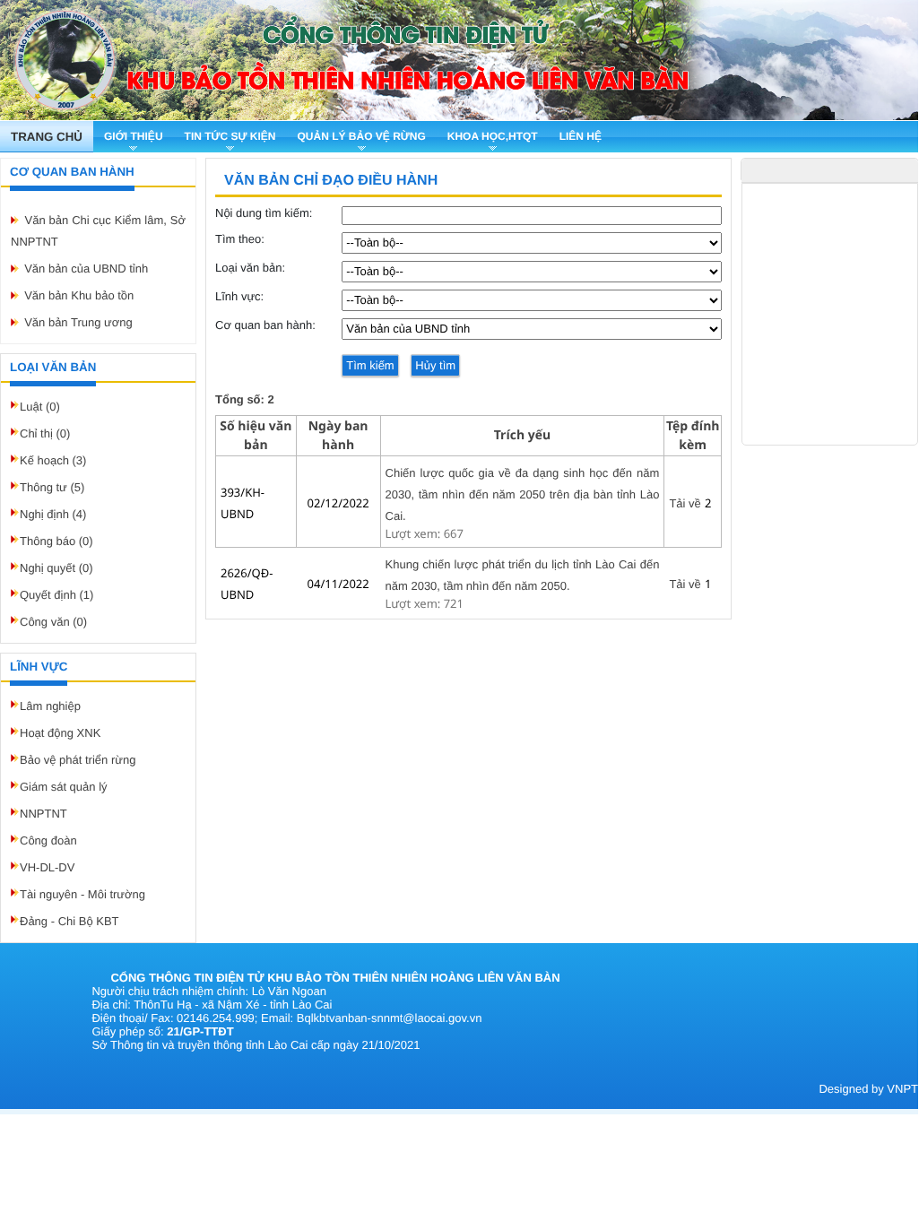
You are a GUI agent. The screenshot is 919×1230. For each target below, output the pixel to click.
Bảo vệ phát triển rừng (77, 760)
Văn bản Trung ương (78, 322)
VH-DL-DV (47, 867)
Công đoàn (48, 840)
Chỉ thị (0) (45, 433)
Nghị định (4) (53, 514)
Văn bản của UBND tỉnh (86, 268)
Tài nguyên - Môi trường (82, 894)
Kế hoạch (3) (53, 460)
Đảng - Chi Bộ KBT (69, 921)
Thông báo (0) (56, 541)
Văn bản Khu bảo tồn (79, 295)
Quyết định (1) (56, 595)
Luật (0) (40, 406)
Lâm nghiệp (50, 706)
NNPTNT (43, 813)
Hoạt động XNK (60, 733)
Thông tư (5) (52, 487)
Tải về (684, 503)
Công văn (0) (53, 621)
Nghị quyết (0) (56, 568)
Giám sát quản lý (64, 786)
